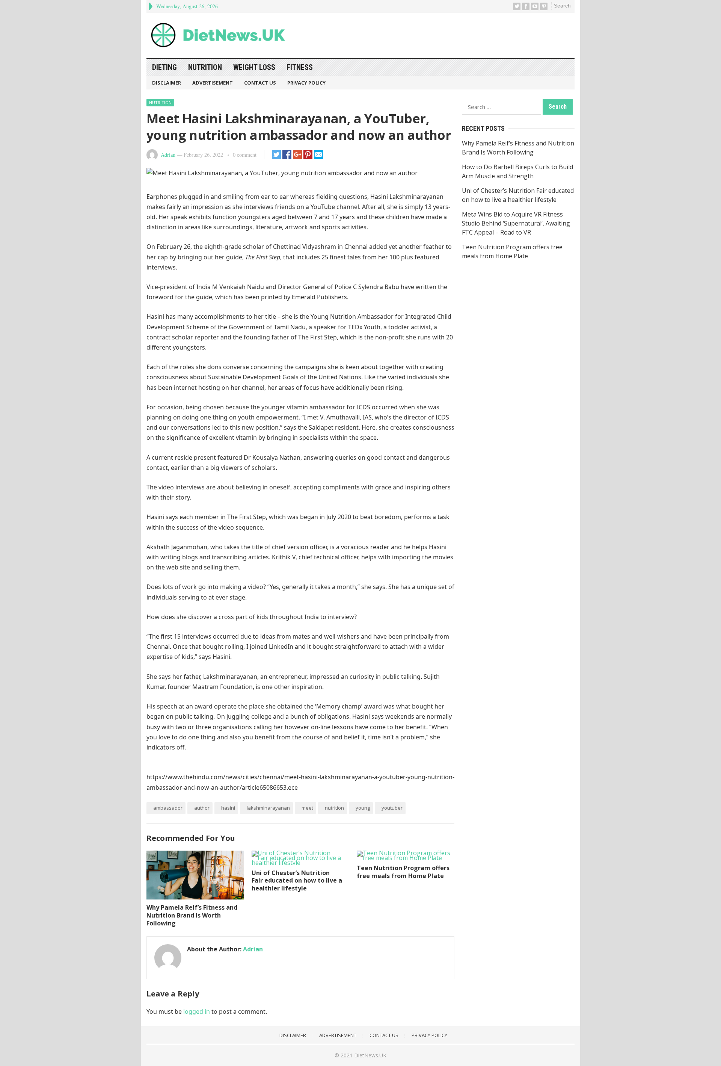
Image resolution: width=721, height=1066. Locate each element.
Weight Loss (254, 67)
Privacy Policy (306, 82)
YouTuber (392, 807)
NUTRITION (334, 807)
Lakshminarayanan (268, 807)
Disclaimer (166, 82)
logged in (196, 1011)
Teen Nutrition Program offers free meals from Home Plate (403, 872)
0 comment (244, 154)
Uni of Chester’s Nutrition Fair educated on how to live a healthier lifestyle (297, 881)
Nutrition (205, 67)
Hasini (228, 807)
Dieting (164, 67)
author (202, 807)
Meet (307, 807)
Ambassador (168, 807)
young (363, 807)
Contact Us (260, 82)
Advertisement (212, 82)
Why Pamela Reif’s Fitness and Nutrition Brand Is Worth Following (191, 915)
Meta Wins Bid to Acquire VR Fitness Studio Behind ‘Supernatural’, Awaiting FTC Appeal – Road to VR (516, 223)
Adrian (168, 154)
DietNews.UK (370, 1055)
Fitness (300, 67)
